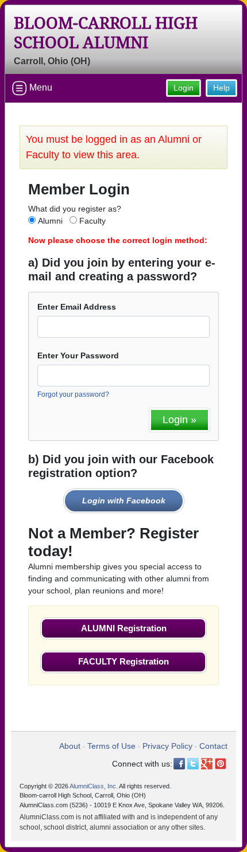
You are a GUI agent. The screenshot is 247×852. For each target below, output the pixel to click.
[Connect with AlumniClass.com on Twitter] (193, 763)
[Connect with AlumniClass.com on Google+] (207, 763)
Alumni (50, 220)
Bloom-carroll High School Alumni (106, 33)
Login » (179, 419)
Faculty (92, 220)
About (69, 746)
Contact (213, 746)
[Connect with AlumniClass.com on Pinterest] (220, 763)
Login (183, 87)
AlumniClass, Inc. (94, 786)
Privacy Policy (167, 746)
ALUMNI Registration (124, 628)
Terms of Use (111, 746)
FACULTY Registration (123, 661)
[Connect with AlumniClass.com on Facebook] (179, 763)
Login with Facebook (123, 500)
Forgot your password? (73, 394)
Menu (39, 87)
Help (221, 87)
